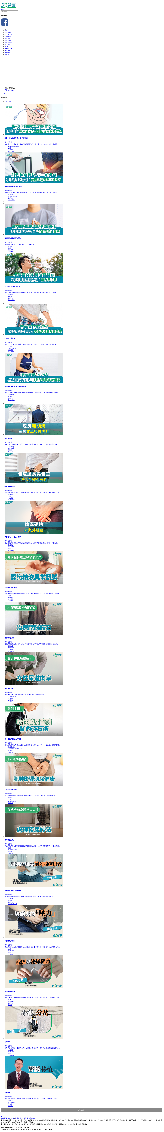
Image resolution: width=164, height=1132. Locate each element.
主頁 (6, 30)
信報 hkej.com (9, 90)
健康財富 (8, 50)
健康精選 (8, 38)
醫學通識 (8, 36)
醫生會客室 (8, 34)
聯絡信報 (32, 1118)
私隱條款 (18, 1118)
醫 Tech (7, 46)
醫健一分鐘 (8, 42)
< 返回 (3, 93)
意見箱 (7, 54)
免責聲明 (25, 1118)
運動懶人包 (8, 48)
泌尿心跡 (8, 101)
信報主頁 (4, 1118)
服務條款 (11, 1118)
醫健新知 (8, 32)
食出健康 (8, 44)
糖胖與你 (8, 52)
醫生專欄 (8, 40)
